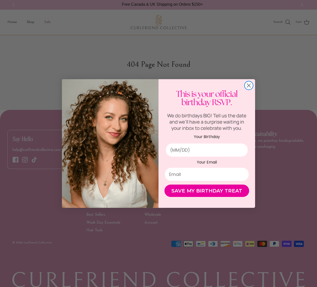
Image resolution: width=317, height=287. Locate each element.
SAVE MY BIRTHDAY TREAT (206, 191)
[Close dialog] (248, 85)
